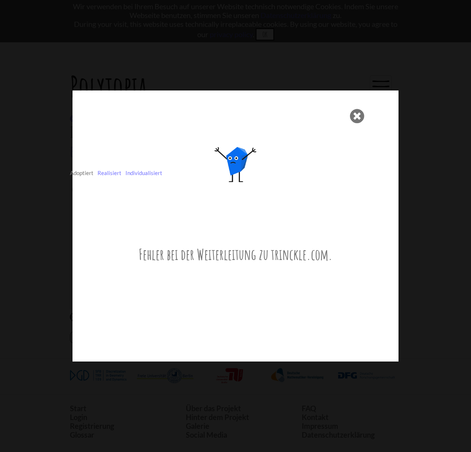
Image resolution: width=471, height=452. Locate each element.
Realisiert (109, 173)
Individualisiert (143, 173)
